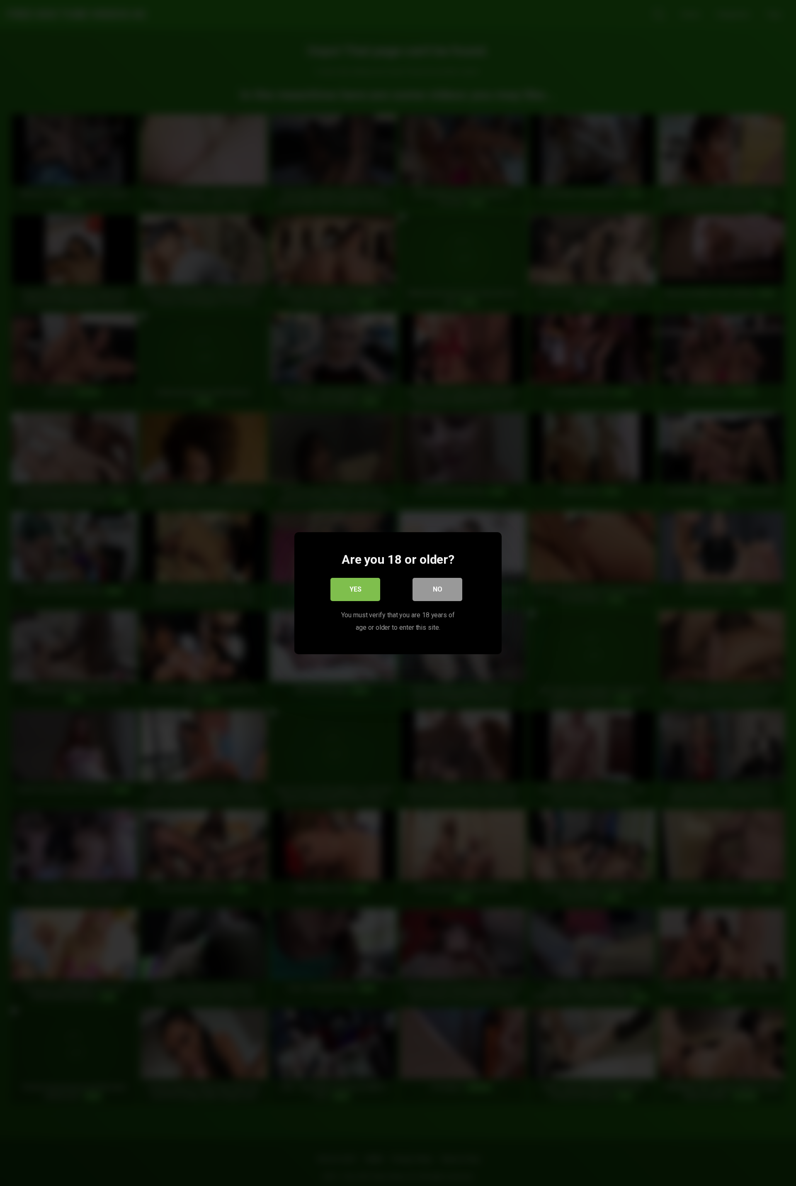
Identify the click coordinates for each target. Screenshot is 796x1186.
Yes (355, 589)
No (437, 589)
